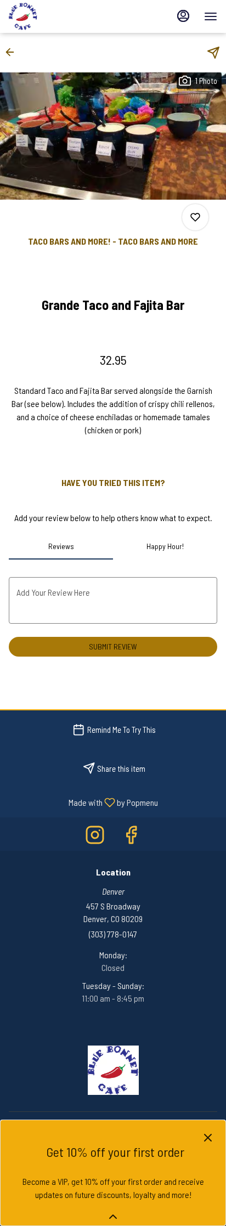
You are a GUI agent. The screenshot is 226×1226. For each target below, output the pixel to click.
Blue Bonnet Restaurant (113, 1070)
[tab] (61, 546)
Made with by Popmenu (83, 802)
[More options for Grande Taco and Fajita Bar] (195, 217)
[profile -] (183, 15)
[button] (13, 52)
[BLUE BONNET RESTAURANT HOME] (58, 16)
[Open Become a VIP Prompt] (113, 1216)
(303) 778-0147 (113, 934)
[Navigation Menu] (211, 16)
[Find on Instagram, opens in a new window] (95, 837)
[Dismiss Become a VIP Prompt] (208, 1138)
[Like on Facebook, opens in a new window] (131, 837)
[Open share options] (213, 53)
